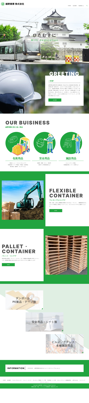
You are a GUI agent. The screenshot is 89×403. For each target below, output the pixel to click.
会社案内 (75, 5)
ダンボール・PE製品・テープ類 (39, 380)
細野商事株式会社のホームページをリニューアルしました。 (47, 368)
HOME (69, 5)
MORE (55, 210)
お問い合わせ (75, 380)
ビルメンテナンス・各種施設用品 (64, 380)
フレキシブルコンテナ (17, 380)
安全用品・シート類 (51, 380)
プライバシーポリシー (44, 382)
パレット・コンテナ (27, 380)
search (87, 6)
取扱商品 (81, 5)
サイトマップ (82, 380)
